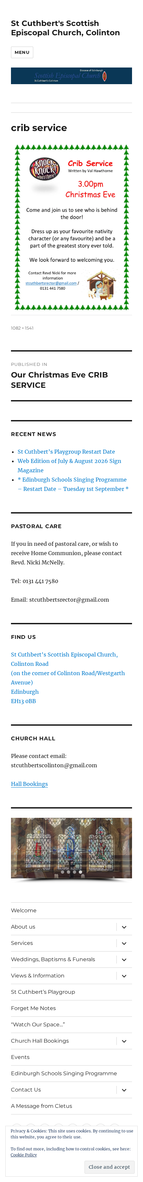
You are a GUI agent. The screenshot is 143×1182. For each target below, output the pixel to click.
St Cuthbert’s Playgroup (43, 992)
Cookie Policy (24, 1154)
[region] (71, 851)
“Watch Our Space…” (38, 1024)
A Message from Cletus (41, 1106)
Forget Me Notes (33, 1008)
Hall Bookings (29, 784)
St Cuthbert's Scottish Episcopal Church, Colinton (65, 28)
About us (23, 927)
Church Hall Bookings (40, 1041)
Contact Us (26, 1090)
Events (20, 1057)
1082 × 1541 (22, 328)
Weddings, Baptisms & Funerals (53, 959)
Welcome (24, 910)
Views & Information (38, 975)
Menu (22, 52)
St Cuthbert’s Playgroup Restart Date (66, 451)
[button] (18, 848)
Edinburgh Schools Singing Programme (64, 1073)
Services (22, 943)
